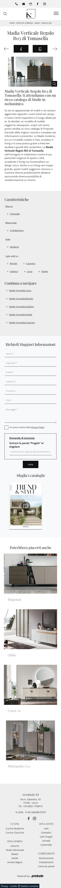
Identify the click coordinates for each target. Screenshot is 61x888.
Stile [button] (7, 239)
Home (11, 23)
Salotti (14, 858)
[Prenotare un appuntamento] (30, 4)
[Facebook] (37, 4)
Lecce (29, 271)
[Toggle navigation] (56, 13)
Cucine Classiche (15, 832)
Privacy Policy (37, 427)
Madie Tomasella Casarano (22, 322)
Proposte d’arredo (24, 23)
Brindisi (13, 263)
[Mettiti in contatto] (23, 4)
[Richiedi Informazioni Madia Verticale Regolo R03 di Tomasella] (21, 49)
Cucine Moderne (15, 828)
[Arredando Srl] (30, 14)
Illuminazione (46, 858)
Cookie (13, 886)
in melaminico (17, 230)
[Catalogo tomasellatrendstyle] (26, 506)
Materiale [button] (11, 223)
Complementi (46, 862)
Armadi (46, 840)
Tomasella (15, 213)
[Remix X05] (7, 48)
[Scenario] (54, 48)
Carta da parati (46, 866)
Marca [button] (9, 206)
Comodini (46, 832)
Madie (37, 23)
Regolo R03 (47, 23)
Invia (30, 464)
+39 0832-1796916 (33, 806)
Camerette (46, 844)
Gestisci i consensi (29, 886)
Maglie (44, 271)
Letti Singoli (46, 836)
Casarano (30, 263)
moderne (14, 246)
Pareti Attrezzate (15, 850)
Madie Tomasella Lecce (20, 290)
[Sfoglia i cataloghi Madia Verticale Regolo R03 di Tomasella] (40, 49)
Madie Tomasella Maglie (20, 314)
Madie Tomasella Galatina (21, 306)
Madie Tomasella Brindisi (21, 298)
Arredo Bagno (14, 862)
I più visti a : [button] (12, 256)
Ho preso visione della (26, 427)
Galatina (14, 271)
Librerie (15, 845)
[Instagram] (44, 4)
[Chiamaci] (16, 4)
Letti (46, 828)
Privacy (4, 886)
